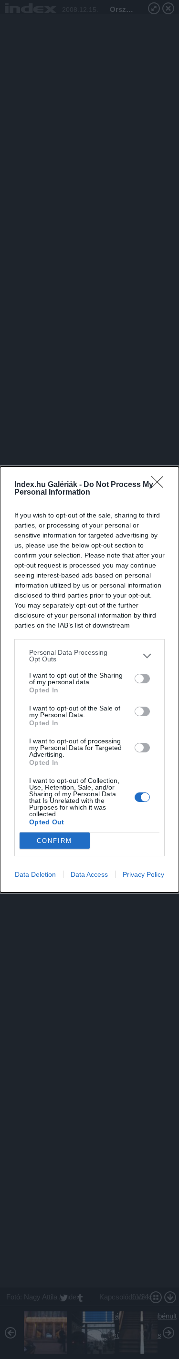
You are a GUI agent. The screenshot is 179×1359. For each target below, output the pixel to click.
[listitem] (89, 655)
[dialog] (89, 679)
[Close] (160, 485)
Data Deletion (35, 874)
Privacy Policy (143, 874)
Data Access (89, 874)
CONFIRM (54, 840)
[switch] (142, 678)
